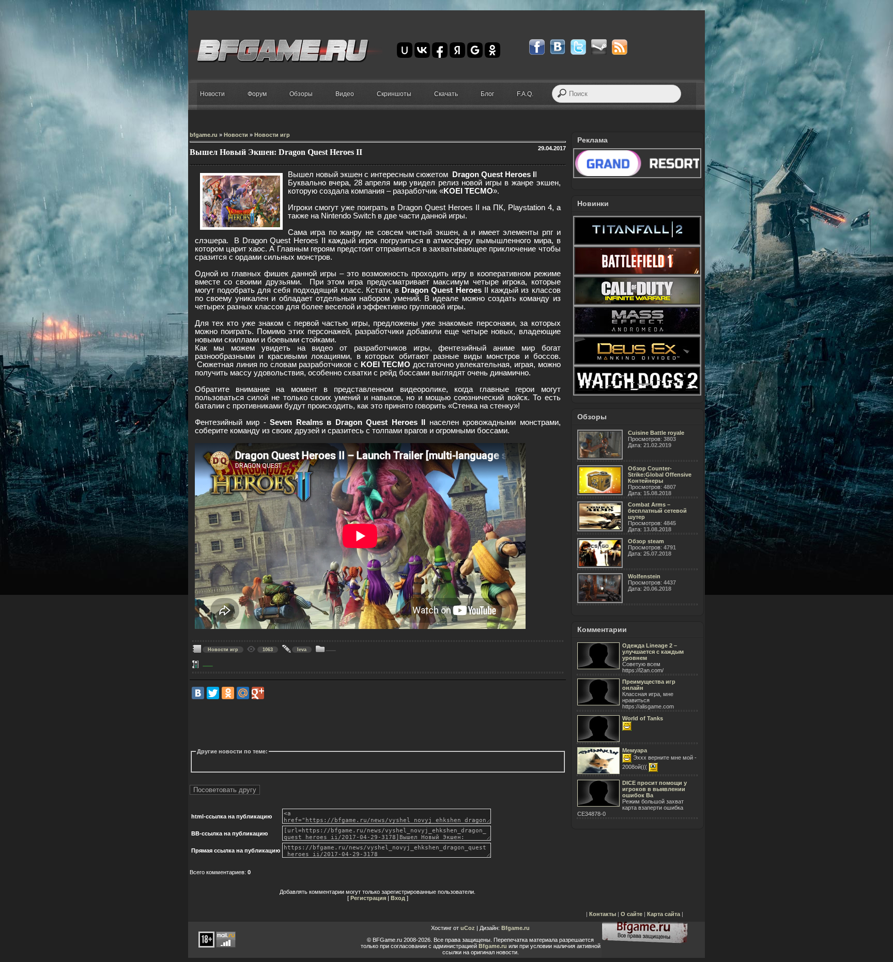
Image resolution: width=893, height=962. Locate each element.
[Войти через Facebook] (440, 50)
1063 (268, 649)
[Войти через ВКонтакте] (422, 50)
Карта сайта (663, 914)
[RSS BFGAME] (619, 47)
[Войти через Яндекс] (457, 50)
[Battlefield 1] (637, 274)
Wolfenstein (644, 576)
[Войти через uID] (404, 50)
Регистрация (368, 898)
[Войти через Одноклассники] (492, 50)
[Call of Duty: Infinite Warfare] (637, 304)
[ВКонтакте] (198, 693)
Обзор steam (646, 541)
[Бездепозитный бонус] (637, 176)
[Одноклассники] (228, 693)
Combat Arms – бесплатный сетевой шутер (657, 510)
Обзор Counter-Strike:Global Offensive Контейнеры (659, 474)
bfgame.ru (204, 135)
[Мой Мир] (243, 693)
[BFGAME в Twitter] (578, 47)
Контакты (602, 914)
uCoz (467, 928)
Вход (398, 898)
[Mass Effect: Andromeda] (637, 333)
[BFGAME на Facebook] (537, 47)
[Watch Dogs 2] (637, 393)
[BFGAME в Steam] (599, 47)
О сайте (631, 914)
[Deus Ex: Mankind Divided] (637, 363)
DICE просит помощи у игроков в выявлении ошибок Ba (654, 789)
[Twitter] (213, 693)
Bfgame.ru (515, 928)
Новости (236, 135)
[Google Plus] (258, 693)
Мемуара (634, 750)
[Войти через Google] (475, 50)
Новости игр (272, 135)
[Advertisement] (378, 724)
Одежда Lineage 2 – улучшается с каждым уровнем (653, 651)
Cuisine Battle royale (656, 433)
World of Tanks (642, 718)
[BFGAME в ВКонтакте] (557, 47)
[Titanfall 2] (637, 244)
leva (301, 649)
